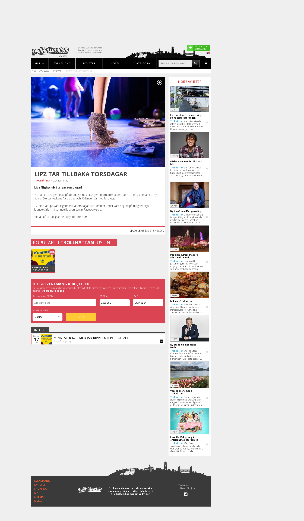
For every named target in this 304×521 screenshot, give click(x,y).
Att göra (143, 63)
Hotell (116, 63)
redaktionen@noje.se (186, 488)
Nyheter (89, 63)
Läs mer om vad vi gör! (137, 493)
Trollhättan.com (41, 71)
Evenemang (62, 63)
